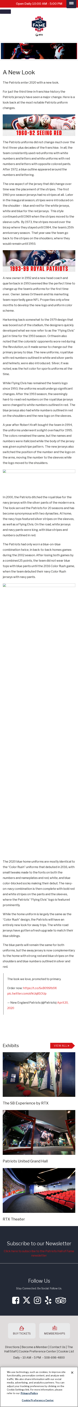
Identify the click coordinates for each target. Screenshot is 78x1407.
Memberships (54, 1333)
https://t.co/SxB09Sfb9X (40, 988)
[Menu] (5, 11)
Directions (12, 1347)
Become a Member (35, 1347)
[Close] (72, 1373)
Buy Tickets (22, 1333)
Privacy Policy (29, 1393)
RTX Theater (14, 1219)
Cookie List (66, 1351)
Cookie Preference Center (38, 1400)
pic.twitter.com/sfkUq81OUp (26, 993)
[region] (39, 1387)
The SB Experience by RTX (26, 1103)
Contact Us (57, 1347)
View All (61, 1045)
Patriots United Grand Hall (25, 1161)
